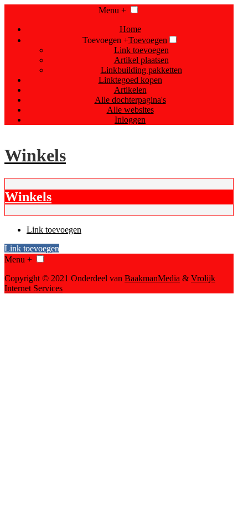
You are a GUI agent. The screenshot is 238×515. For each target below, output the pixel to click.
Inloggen (130, 119)
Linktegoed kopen (130, 80)
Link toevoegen (141, 50)
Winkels (28, 197)
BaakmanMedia (152, 278)
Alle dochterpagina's (130, 99)
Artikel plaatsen (141, 60)
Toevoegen (147, 40)
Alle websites (130, 109)
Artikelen (130, 89)
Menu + (112, 10)
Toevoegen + (105, 40)
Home (130, 29)
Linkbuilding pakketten (141, 70)
